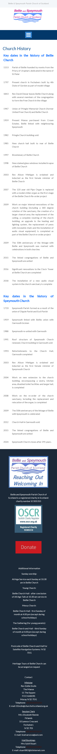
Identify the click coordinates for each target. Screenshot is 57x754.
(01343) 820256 (34, 702)
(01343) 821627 (34, 731)
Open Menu (28, 35)
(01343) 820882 (34, 747)
